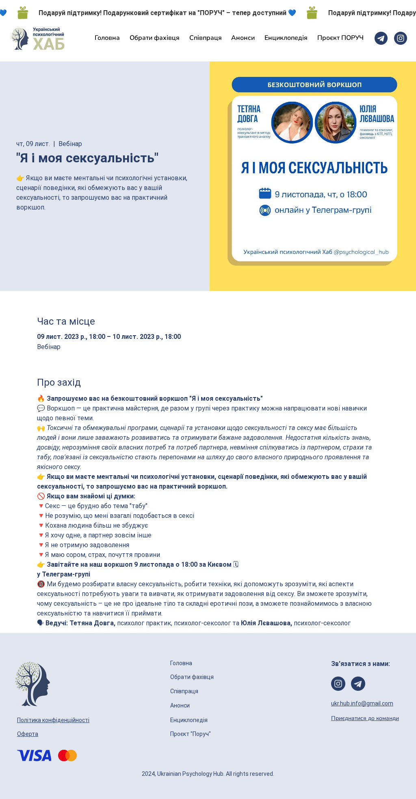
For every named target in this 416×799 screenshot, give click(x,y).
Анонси (180, 705)
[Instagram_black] (400, 38)
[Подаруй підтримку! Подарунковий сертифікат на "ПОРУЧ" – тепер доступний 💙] (208, 12)
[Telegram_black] (381, 38)
